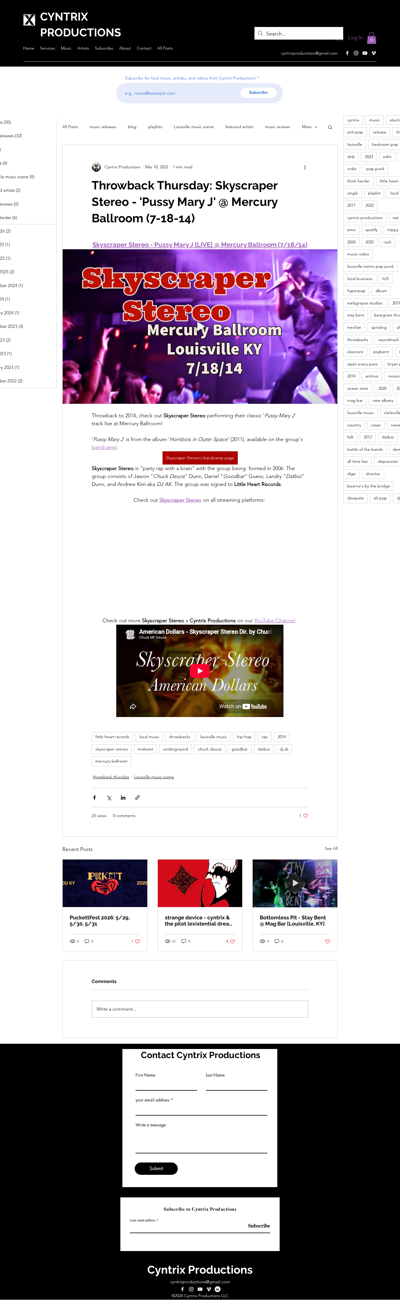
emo (351, 229)
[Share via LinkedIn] (123, 797)
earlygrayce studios (364, 303)
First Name (145, 1075)
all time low (357, 461)
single (352, 193)
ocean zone (357, 388)
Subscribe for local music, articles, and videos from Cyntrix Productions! (191, 78)
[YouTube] (365, 53)
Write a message (151, 1125)
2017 (351, 205)
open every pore (362, 364)
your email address (153, 1100)
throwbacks (179, 736)
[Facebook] (347, 53)
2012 (368, 437)
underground (175, 749)
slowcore (355, 351)
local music (149, 736)
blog (132, 126)
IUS (385, 278)
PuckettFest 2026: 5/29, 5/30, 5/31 (100, 920)
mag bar (355, 400)
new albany (383, 400)
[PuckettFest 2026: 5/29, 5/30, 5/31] (105, 883)
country (354, 425)
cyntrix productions (365, 217)
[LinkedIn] (217, 1289)
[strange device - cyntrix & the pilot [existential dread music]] (200, 883)
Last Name (215, 1075)
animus (371, 376)
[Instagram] (356, 53)
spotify (371, 229)
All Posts (70, 126)
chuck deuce (210, 749)
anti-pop (355, 132)
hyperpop (356, 290)
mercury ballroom (111, 761)
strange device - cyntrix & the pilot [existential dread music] (199, 920)
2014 (282, 736)
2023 (369, 156)
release (379, 132)
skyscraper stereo (111, 749)
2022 (369, 205)
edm (387, 156)
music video (358, 254)
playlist (374, 193)
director (373, 473)
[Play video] (200, 326)
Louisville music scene (194, 126)
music (374, 120)
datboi (264, 749)
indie (351, 168)
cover (376, 425)
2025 (369, 242)
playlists (155, 126)
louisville (354, 144)
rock (388, 242)
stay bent (355, 315)
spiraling (379, 327)
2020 (382, 388)
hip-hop (244, 736)
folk (350, 437)
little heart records (112, 736)
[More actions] (304, 167)
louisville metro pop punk (370, 266)
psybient (381, 351)
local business (359, 278)
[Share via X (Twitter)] (109, 797)
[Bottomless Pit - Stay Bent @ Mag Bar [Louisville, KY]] (295, 883)
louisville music (213, 736)
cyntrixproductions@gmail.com (309, 53)
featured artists (239, 126)
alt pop (380, 498)
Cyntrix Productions (200, 1269)
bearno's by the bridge (368, 486)
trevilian (354, 327)
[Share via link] (137, 797)
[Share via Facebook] (94, 797)
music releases (103, 126)
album (381, 290)
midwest (145, 749)
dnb (351, 156)
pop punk (375, 168)
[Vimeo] (374, 53)
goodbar (240, 749)
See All (331, 848)
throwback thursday (111, 776)
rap (264, 736)
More (307, 126)
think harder (358, 181)
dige (351, 473)
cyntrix (353, 120)
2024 (351, 242)
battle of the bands (365, 449)
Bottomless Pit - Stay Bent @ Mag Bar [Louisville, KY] (293, 920)
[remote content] (200, 560)
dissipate (355, 498)
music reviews (277, 126)
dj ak (284, 749)
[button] (372, 38)
